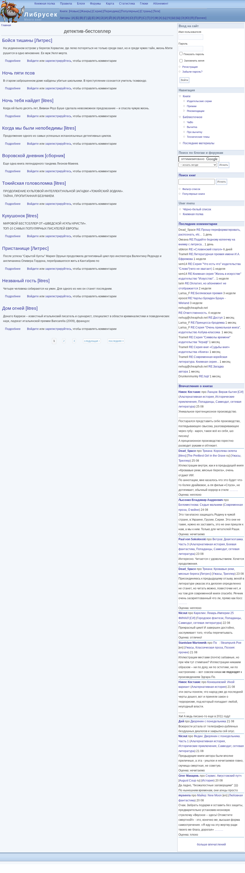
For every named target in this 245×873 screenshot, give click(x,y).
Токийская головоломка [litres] (34, 183)
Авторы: (65, 18)
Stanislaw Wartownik (192, 642)
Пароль (183, 43)
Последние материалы (198, 143)
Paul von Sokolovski (192, 539)
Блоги (81, 3)
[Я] (192, 18)
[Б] (77, 18)
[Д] (89, 18)
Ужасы (235, 455)
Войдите (33, 61)
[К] (114, 18)
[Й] (110, 18)
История (208, 780)
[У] (152, 18)
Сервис (211, 775)
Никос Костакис (189, 392)
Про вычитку (194, 132)
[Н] (127, 18)
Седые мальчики (211, 504)
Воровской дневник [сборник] (33, 155)
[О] (131, 18)
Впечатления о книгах (196, 386)
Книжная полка (44, 3)
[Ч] (169, 18)
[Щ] (178, 18)
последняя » (116, 340)
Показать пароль (194, 54)
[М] (123, 18)
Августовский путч (229, 775)
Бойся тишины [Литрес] (27, 40)
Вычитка (192, 127)
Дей (181, 721)
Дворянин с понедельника (208, 721)
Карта (110, 3)
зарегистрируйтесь (58, 61)
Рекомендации (195, 110)
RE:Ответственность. (192, 313)
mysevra (184, 795)
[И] (106, 18)
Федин (198, 736)
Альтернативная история (196, 396)
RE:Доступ (215, 317)
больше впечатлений (211, 844)
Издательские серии (199, 101)
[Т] (148, 18)
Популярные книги (193, 193)
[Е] (93, 18)
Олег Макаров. (188, 775)
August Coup (187, 780)
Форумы (95, 3)
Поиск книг (187, 175)
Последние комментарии (198, 224)
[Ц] (165, 18)
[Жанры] (85, 11)
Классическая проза (209, 647)
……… (233, 490)
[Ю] (187, 18)
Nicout (182, 613)
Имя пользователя (189, 31)
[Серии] (97, 11)
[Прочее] (200, 18)
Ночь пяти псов (18, 72)
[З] (102, 18)
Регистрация (190, 66)
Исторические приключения (197, 746)
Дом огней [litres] (20, 308)
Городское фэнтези (210, 618)
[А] (73, 18)
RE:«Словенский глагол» (206, 249)
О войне (193, 509)
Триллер (184, 460)
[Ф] (156, 18)
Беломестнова (188, 504)
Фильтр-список (191, 189)
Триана (207, 451)
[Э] (182, 18)
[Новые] (74, 11)
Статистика (127, 3)
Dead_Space (187, 451)
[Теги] (156, 11)
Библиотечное (192, 117)
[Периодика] (111, 11)
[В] (81, 18)
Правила (66, 3)
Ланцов (212, 392)
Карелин (200, 613)
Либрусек (41, 14)
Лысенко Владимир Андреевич (200, 500)
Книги (186, 96)
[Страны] (146, 11)
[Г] (85, 18)
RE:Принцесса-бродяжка (208, 322)
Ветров (217, 539)
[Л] (118, 18)
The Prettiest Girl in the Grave (207, 455)
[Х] (160, 18)
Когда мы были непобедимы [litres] (39, 128)
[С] (144, 18)
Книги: (64, 11)
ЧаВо (190, 122)
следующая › (92, 340)
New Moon (215, 795)
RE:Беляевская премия (207, 293)
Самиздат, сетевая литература (199, 623)
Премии (191, 106)
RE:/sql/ (204, 376)
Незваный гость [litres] (26, 280)
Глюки (144, 3)
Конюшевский (216, 682)
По (216, 642)
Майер (201, 795)
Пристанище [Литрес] (25, 248)
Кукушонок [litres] (20, 215)
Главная (6, 25)
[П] (136, 18)
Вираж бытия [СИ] (231, 392)
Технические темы (198, 136)
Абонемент (160, 3)
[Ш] (173, 18)
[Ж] (98, 18)
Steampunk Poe (231, 642)
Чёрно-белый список (197, 209)
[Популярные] (129, 11)
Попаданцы (206, 401)
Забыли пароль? (192, 71)
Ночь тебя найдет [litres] (27, 100)
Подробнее (13, 61)
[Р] (140, 18)
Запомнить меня (194, 60)
